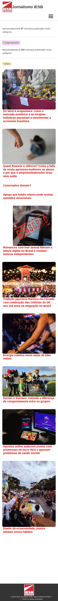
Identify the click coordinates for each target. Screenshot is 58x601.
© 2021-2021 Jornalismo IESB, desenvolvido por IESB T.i (31, 597)
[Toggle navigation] (51, 16)
